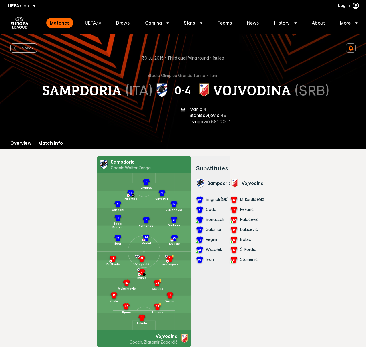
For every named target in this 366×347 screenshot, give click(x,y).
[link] (59, 22)
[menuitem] (60, 22)
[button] (157, 22)
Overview (20, 143)
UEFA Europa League (19, 23)
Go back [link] (26, 48)
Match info (50, 143)
